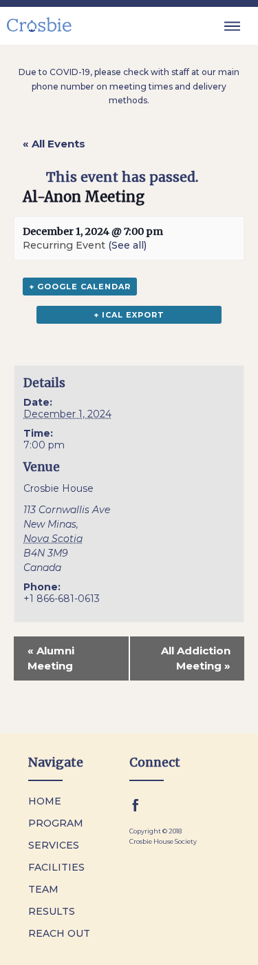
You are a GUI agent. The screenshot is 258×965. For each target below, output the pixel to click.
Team (43, 889)
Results (51, 911)
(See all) (127, 245)
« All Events (54, 143)
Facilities (56, 867)
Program (55, 823)
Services (53, 845)
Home (44, 801)
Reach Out (59, 933)
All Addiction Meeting (195, 658)
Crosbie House (58, 488)
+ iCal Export (129, 315)
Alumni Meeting (51, 658)
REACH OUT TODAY (172, 950)
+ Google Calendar (80, 286)
